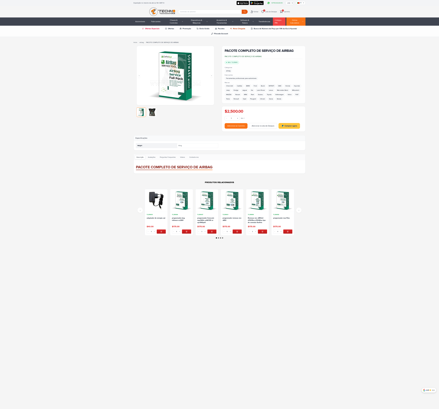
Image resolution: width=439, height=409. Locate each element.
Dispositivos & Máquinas (196, 21)
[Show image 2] (152, 112)
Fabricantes (155, 21)
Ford (255, 86)
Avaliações (151, 157)
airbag (141, 42)
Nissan (237, 95)
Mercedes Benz (282, 90)
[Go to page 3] (220, 238)
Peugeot (253, 99)
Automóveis (140, 21)
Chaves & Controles (174, 21)
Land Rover (261, 90)
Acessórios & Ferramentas (222, 21)
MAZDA (228, 95)
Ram (252, 95)
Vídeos (182, 157)
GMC (279, 86)
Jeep (228, 90)
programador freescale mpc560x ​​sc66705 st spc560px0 (205, 220)
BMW (248, 86)
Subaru (260, 95)
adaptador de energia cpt (156, 218)
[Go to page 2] (218, 238)
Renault (236, 99)
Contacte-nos (194, 157)
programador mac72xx (281, 218)
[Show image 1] (141, 112)
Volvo (290, 95)
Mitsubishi (295, 90)
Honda (287, 86)
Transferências (264, 21)
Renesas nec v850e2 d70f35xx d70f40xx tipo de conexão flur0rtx (257, 220)
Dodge (236, 90)
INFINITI (271, 86)
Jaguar (244, 90)
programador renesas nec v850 (232, 219)
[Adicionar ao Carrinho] (161, 231)
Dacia (271, 99)
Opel (244, 99)
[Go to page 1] (216, 238)
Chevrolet (229, 86)
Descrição (140, 157)
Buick (263, 86)
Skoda (279, 99)
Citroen (262, 99)
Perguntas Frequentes (168, 157)
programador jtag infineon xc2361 (178, 219)
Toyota (269, 95)
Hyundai (297, 86)
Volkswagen (279, 95)
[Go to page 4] (222, 238)
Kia (252, 90)
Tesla (228, 99)
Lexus (271, 90)
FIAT (296, 95)
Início (135, 42)
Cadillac (239, 86)
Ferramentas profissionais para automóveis (241, 78)
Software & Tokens (244, 21)
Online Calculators (294, 21)
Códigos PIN (278, 21)
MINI (245, 95)
